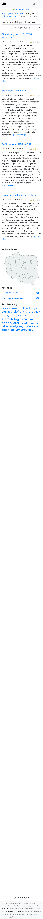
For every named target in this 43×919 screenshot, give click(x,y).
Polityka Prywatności (13, 911)
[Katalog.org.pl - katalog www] (4, 4)
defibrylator (11, 323)
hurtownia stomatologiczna (15, 317)
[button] (33, 4)
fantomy (6, 316)
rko (31, 319)
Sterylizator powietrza (14, 90)
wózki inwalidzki (30, 323)
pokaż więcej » (19, 135)
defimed (7, 311)
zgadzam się (6, 908)
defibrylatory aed (21, 329)
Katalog (20, 13)
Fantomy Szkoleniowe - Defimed (19, 195)
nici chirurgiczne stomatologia (20, 308)
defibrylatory (24, 311)
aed (38, 311)
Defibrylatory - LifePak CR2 (16, 144)
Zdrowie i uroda (11, 16)
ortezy (5, 330)
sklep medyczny (13, 326)
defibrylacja (31, 326)
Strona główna (8, 13)
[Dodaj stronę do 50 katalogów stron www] (21, 9)
